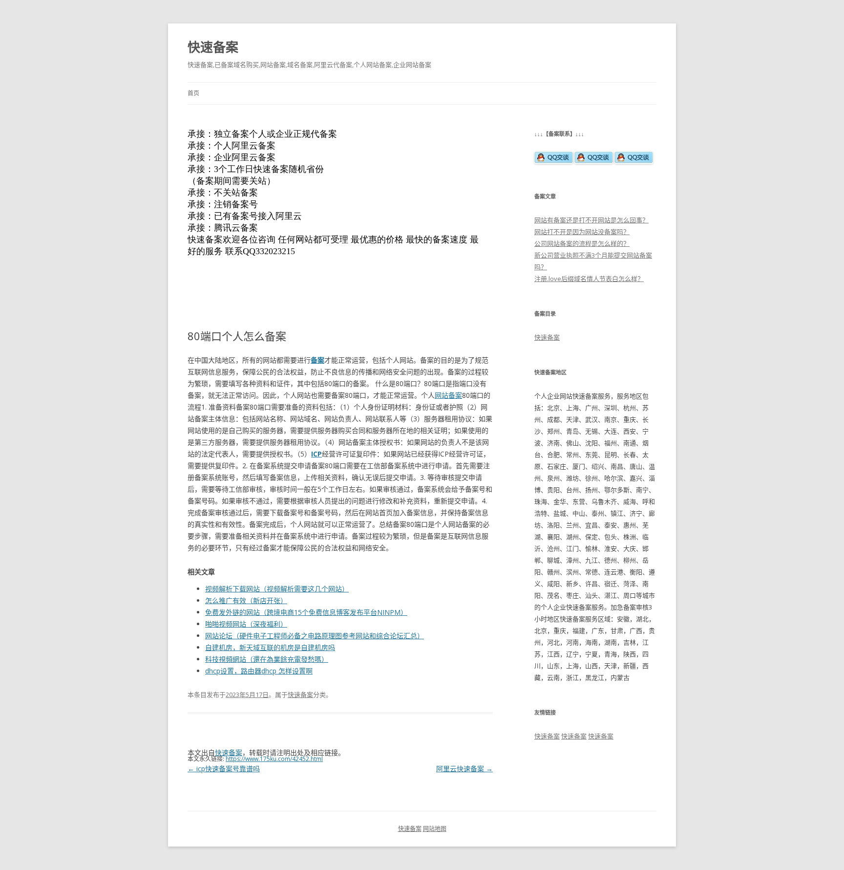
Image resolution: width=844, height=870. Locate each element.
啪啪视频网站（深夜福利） (246, 624)
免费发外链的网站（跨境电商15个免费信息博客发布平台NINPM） (306, 612)
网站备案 (448, 395)
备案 (317, 360)
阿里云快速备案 (464, 768)
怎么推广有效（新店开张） (246, 600)
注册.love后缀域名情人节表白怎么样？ (589, 278)
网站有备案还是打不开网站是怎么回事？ (591, 220)
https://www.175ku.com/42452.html (274, 759)
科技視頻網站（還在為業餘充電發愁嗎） (266, 659)
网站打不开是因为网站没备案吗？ (582, 231)
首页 (193, 93)
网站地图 (434, 829)
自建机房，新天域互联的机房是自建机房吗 (270, 647)
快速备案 (213, 47)
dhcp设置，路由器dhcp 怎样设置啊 (259, 670)
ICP (316, 453)
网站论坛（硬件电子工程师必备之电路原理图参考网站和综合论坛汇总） (314, 635)
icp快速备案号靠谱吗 (224, 768)
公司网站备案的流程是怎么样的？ (582, 243)
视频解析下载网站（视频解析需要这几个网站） (277, 588)
